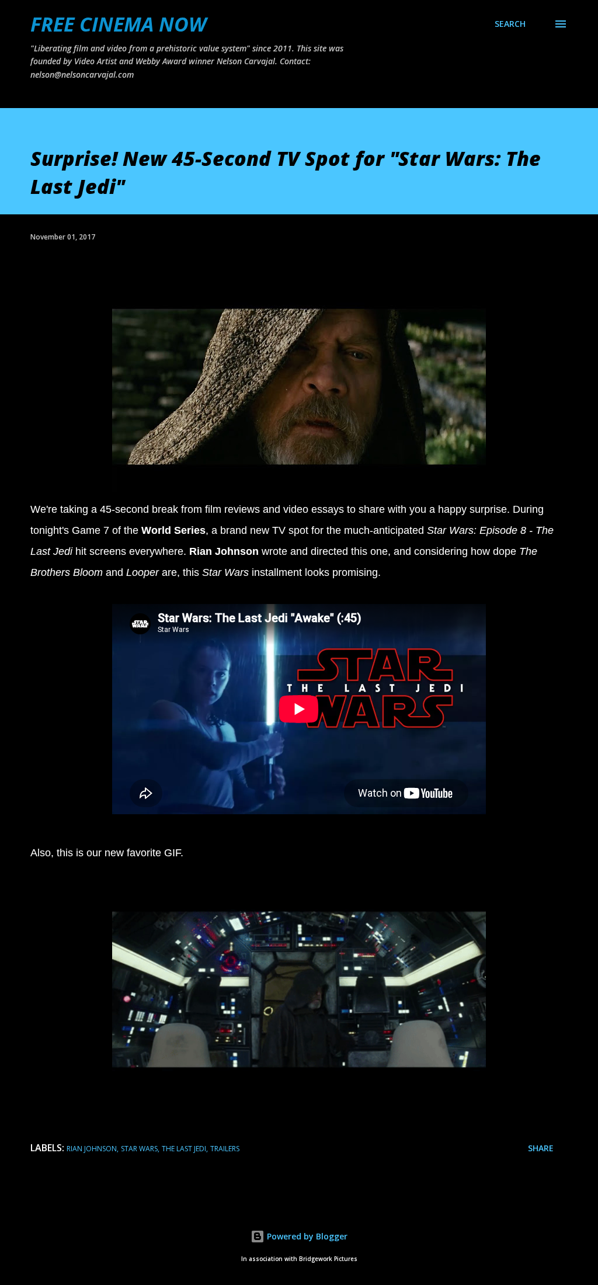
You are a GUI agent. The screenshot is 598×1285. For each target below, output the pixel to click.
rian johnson (92, 1149)
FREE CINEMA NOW (118, 24)
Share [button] (541, 1148)
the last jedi (184, 1149)
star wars (139, 1149)
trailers (224, 1149)
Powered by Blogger (306, 1236)
